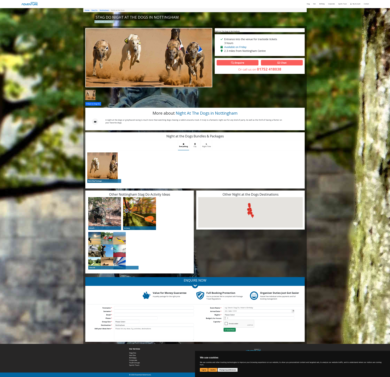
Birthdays (132, 358)
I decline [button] (213, 370)
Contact (366, 4)
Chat (283, 62)
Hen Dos (132, 355)
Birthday (322, 4)
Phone (109, 318)
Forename (107, 308)
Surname (107, 311)
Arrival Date (215, 311)
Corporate (331, 4)
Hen (314, 4)
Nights (217, 315)
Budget (213, 318)
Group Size (107, 322)
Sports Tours (342, 4)
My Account (356, 4)
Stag (308, 4)
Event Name (215, 308)
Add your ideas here (103, 329)
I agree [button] (204, 370)
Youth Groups (134, 363)
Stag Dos (132, 353)
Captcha (217, 322)
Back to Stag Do (93, 104)
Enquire (239, 62)
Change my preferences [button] (227, 370)
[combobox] (260, 30)
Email (109, 315)
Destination (106, 325)
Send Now (230, 330)
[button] (248, 210)
